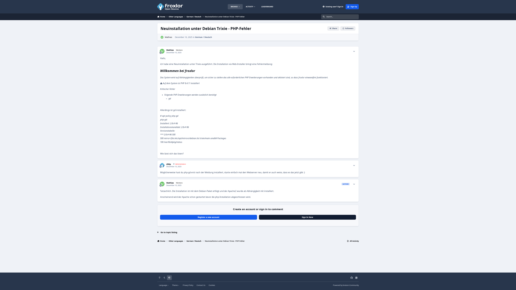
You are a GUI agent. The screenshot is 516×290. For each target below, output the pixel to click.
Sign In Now (307, 217)
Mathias (168, 37)
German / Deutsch (203, 37)
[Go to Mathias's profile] (162, 37)
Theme (175, 285)
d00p (168, 164)
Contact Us (201, 285)
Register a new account (208, 217)
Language (163, 285)
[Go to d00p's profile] (162, 165)
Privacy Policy (188, 285)
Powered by (346, 285)
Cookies (212, 285)
